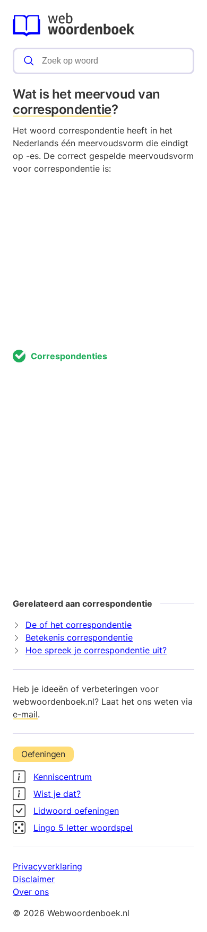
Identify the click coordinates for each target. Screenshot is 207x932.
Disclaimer (34, 879)
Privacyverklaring (47, 866)
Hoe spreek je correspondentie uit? (96, 650)
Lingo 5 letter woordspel (83, 827)
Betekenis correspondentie (79, 637)
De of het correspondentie (78, 624)
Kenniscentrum (62, 776)
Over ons (31, 891)
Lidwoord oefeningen (76, 810)
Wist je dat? (57, 793)
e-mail (25, 714)
